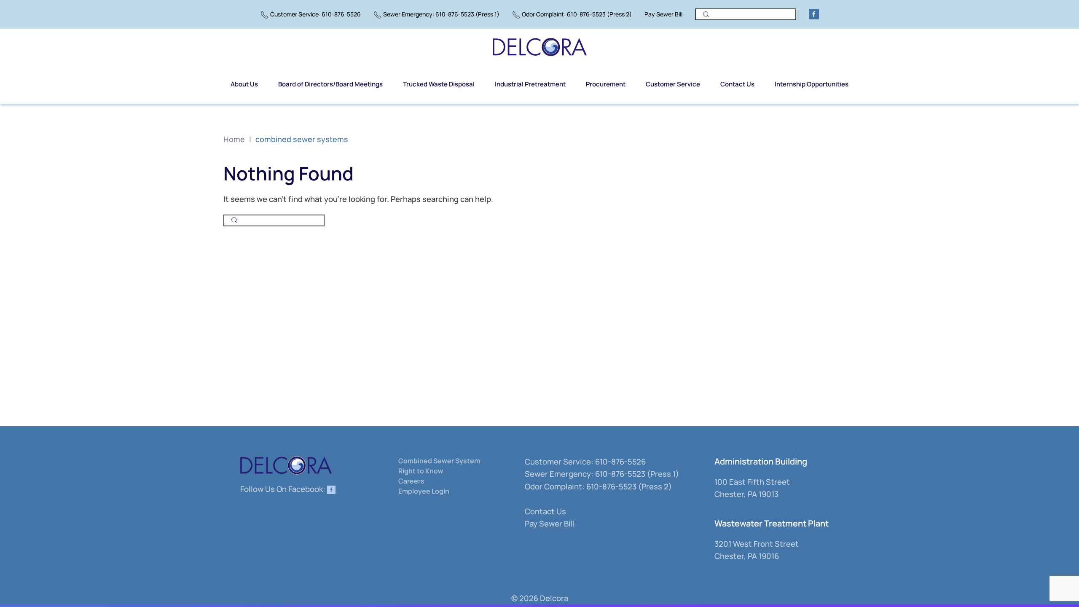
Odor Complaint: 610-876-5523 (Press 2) (577, 14)
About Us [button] (244, 84)
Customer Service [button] (673, 84)
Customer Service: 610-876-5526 (315, 14)
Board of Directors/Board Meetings (330, 84)
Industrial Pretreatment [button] (530, 84)
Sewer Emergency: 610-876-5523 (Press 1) (441, 14)
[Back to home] (540, 47)
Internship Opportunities (811, 84)
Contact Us (545, 511)
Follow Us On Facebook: (283, 488)
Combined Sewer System (439, 460)
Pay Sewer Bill (663, 14)
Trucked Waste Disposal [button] (439, 84)
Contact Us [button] (737, 84)
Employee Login (423, 491)
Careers (411, 481)
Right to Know (420, 470)
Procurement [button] (605, 84)
